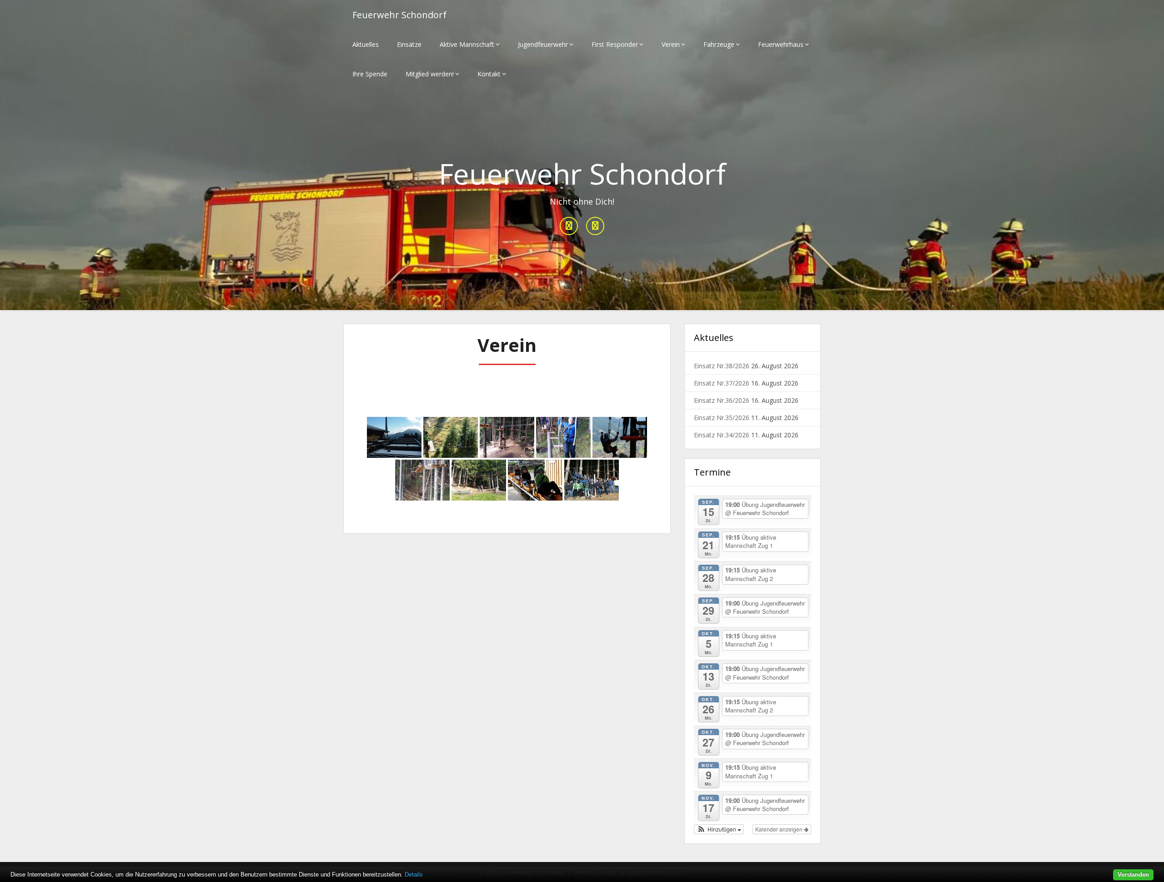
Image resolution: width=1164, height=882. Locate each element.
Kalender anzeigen (779, 829)
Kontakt (489, 74)
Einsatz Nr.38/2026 (721, 365)
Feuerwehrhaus (780, 44)
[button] (718, 829)
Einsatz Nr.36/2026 (721, 400)
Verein (671, 44)
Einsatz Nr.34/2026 (721, 435)
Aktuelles (365, 44)
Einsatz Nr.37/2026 (721, 383)
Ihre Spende (369, 74)
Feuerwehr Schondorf (399, 15)
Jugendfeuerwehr (543, 44)
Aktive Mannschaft (467, 44)
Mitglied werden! (430, 74)
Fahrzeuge (718, 44)
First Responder (615, 44)
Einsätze (409, 44)
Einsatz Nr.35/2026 (721, 417)
